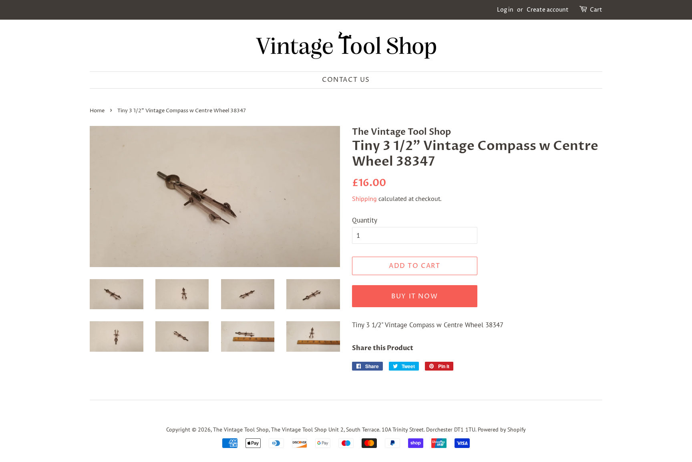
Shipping (364, 199)
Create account (548, 10)
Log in (505, 10)
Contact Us (346, 79)
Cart (596, 10)
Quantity (364, 220)
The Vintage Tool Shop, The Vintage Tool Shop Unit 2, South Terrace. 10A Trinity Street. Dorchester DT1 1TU (344, 429)
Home (97, 110)
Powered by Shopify (502, 429)
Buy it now (414, 296)
